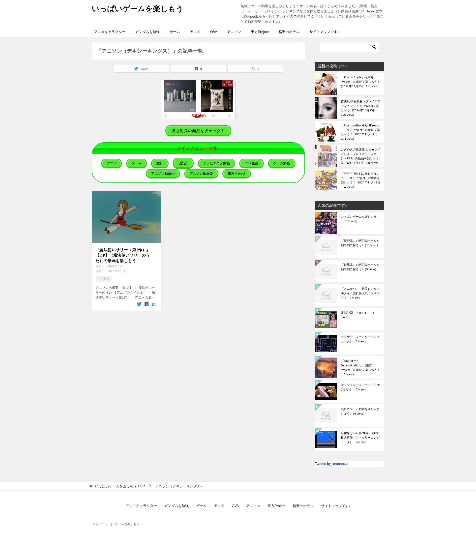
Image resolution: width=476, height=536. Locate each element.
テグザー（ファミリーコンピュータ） (360, 339)
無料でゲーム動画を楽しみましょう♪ (360, 411)
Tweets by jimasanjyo (331, 464)
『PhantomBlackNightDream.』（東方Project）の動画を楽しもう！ (360, 132)
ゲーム (175, 32)
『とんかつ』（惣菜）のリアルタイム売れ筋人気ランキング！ (360, 293)
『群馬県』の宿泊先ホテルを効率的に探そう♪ (360, 267)
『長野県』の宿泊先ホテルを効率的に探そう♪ (360, 243)
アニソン (234, 32)
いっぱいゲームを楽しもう (137, 8)
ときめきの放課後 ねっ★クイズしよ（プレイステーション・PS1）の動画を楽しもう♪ (360, 156)
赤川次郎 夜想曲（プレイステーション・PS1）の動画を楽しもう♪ (360, 108)
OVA (213, 32)
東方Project (260, 32)
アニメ (195, 32)
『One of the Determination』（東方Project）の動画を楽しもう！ (360, 367)
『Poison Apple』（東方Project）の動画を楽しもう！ (360, 82)
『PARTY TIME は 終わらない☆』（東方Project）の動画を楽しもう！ (360, 180)
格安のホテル (289, 32)
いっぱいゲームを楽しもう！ (360, 219)
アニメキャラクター (109, 32)
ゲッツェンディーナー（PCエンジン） (360, 387)
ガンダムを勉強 (147, 32)
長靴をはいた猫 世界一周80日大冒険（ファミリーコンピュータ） (360, 438)
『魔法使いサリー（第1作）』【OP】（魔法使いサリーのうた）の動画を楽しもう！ (122, 255)
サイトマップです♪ (324, 32)
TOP (120, 486)
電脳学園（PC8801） (357, 315)
